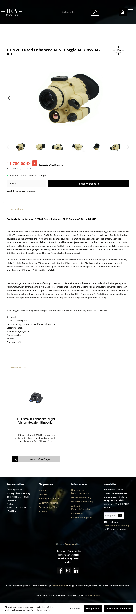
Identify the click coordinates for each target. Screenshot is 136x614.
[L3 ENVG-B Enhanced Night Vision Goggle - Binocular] (36, 398)
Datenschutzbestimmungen (117, 525)
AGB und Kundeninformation (81, 508)
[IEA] (118, 51)
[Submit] (120, 515)
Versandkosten (59, 585)
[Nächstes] (126, 98)
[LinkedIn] (76, 570)
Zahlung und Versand (49, 498)
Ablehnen (75, 608)
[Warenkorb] (130, 9)
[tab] (17, 209)
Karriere (43, 511)
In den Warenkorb (88, 183)
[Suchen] (95, 12)
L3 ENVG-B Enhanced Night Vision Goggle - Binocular (36, 420)
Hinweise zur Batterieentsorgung (81, 492)
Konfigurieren (93, 608)
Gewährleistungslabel (81, 517)
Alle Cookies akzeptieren (118, 608)
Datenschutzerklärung (82, 501)
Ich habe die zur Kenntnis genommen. (117, 526)
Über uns (43, 490)
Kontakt (43, 494)
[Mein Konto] (123, 12)
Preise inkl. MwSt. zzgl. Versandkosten (20, 169)
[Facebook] (60, 570)
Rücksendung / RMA (49, 507)
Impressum (77, 513)
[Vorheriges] (9, 98)
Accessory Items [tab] (18, 367)
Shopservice (46, 484)
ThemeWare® (94, 595)
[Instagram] (68, 570)
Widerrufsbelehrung (81, 497)
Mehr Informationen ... (40, 610)
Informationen (79, 484)
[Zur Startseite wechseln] (19, 12)
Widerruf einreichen (49, 502)
